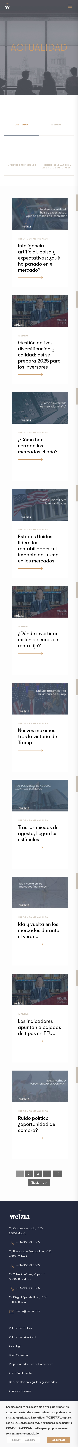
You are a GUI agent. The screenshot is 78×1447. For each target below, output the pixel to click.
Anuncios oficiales (20, 1391)
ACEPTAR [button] (58, 1440)
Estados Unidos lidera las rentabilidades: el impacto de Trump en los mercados (38, 549)
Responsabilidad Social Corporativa (31, 1364)
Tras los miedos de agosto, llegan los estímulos (38, 833)
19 (57, 1174)
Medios (23, 335)
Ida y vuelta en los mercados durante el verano (38, 930)
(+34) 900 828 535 (28, 1242)
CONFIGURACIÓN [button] (23, 1440)
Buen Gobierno (18, 1355)
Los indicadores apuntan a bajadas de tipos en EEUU (39, 1027)
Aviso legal (15, 1346)
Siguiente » (39, 1182)
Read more (26, 278)
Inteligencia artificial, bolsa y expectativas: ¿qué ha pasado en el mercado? (39, 258)
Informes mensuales (33, 238)
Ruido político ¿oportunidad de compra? (36, 1124)
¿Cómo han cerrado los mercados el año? (37, 446)
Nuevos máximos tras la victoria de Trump (37, 736)
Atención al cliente (20, 1373)
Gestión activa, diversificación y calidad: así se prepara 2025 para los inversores (39, 355)
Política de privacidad (22, 1337)
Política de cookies (20, 1328)
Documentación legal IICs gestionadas (33, 1382)
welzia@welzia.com (28, 1311)
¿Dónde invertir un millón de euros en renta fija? (38, 639)
